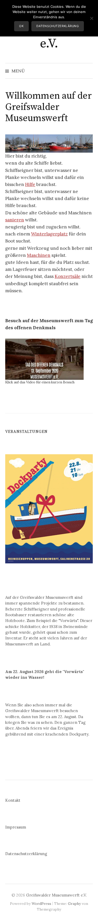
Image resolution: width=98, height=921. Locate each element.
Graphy (74, 903)
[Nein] (91, 18)
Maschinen (38, 255)
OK (21, 26)
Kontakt (12, 800)
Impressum (15, 827)
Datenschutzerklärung (26, 853)
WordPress (41, 903)
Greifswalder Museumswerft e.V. (56, 895)
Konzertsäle (67, 276)
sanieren (14, 220)
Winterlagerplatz (49, 234)
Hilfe (30, 184)
